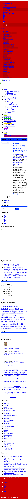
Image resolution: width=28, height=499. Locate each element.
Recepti (8, 321)
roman (11, 321)
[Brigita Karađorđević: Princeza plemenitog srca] (5, 143)
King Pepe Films (7, 61)
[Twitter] (5, 221)
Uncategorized (8, 450)
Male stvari (7, 34)
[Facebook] (3, 18)
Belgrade (12, 309)
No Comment (18, 163)
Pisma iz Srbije (22, 319)
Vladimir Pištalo (22, 328)
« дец (2, 299)
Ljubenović (22, 315)
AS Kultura (6, 41)
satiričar (20, 321)
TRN (6, 326)
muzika (19, 317)
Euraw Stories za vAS (9, 62)
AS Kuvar (5, 76)
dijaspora (3, 313)
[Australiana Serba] (7, 80)
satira (15, 321)
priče (5, 321)
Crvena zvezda (16, 311)
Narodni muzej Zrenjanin (11, 48)
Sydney (3, 326)
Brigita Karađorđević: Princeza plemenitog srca (20, 147)
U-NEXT (24, 326)
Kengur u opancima (8, 67)
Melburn (9, 317)
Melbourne (3, 317)
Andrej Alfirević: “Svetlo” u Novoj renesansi (15, 266)
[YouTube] (4, 16)
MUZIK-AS (6, 43)
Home (7, 2)
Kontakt (8, 12)
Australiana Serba (18, 154)
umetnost (17, 328)
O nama (9, 6)
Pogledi (6, 54)
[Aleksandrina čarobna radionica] (5, 345)
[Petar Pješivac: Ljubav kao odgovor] (14, 363)
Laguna (15, 315)
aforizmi (3, 306)
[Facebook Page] (4, 219)
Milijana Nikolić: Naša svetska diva (13, 474)
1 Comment (16, 351)
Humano (5, 69)
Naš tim (8, 10)
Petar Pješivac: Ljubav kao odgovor (13, 267)
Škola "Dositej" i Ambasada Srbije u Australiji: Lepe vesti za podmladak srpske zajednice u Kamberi (15, 464)
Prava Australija (8, 36)
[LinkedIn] (4, 21)
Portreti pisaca (8, 53)
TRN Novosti (12, 326)
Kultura (10, 315)
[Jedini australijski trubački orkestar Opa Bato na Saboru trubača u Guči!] (15, 389)
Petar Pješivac (14, 319)
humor (7, 313)
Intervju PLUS (7, 58)
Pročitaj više (16, 194)
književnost (4, 315)
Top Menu (3, 28)
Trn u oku (20, 326)
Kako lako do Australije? (10, 33)
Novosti (5, 319)
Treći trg (6, 49)
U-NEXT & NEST (7, 64)
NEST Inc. (23, 317)
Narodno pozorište (8, 66)
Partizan (9, 319)
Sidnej (14, 324)
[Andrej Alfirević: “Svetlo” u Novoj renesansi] (15, 355)
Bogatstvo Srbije (8, 39)
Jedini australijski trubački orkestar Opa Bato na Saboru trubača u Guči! (15, 276)
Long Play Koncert (9, 44)
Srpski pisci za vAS (9, 46)
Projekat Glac (6, 59)
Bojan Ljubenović (7, 311)
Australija (5, 31)
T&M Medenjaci (8, 77)
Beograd (19, 308)
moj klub (15, 317)
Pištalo (2, 321)
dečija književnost (23, 311)
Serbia (10, 324)
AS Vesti (5, 71)
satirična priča (4, 324)
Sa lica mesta (6, 72)
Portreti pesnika (8, 51)
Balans (5, 74)
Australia (7, 306)
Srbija (4, 38)
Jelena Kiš (12, 313)
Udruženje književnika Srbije (7, 328)
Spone (5, 56)
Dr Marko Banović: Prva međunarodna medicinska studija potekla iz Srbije (14, 468)
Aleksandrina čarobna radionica (12, 264)
